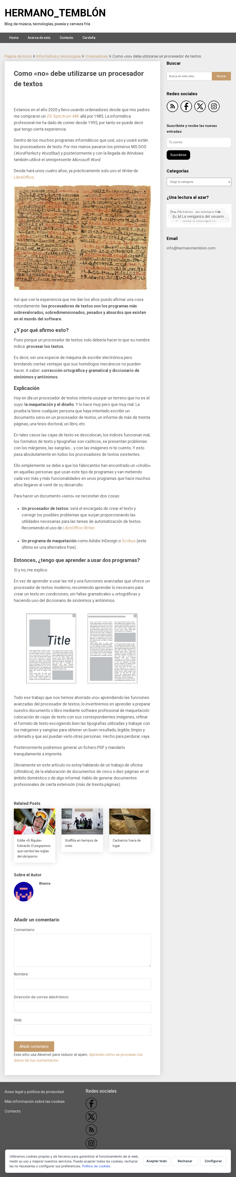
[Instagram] (214, 107)
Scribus (129, 541)
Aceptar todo (156, 1161)
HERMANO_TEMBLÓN (55, 13)
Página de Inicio (18, 56)
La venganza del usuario (201, 216)
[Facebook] (186, 107)
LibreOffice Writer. (79, 528)
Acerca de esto (39, 38)
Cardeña (89, 38)
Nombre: (21, 974)
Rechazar (185, 1161)
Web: (18, 1020)
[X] (200, 107)
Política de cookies (96, 1166)
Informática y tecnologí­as (58, 56)
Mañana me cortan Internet (199, 210)
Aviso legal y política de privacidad (34, 1091)
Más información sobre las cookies (35, 1101)
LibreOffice (24, 177)
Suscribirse (178, 155)
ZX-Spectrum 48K (63, 116)
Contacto (66, 38)
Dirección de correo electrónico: (41, 997)
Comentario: (24, 929)
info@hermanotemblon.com (191, 248)
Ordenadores (96, 56)
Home (13, 38)
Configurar (213, 1161)
